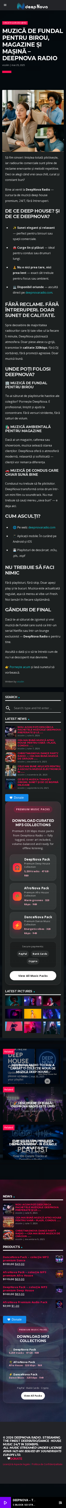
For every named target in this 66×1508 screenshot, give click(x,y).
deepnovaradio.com (38, 292)
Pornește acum (20, 667)
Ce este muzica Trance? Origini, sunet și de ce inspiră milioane (38, 782)
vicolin (20, 681)
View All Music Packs (33, 976)
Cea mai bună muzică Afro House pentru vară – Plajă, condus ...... (37, 743)
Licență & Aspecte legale (16, 1464)
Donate (19, 797)
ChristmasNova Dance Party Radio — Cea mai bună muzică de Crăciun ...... (38, 756)
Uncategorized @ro (14, 22)
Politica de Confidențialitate (47, 1464)
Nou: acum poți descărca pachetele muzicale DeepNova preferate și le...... (39, 730)
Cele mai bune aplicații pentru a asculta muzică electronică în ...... (39, 769)
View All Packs (33, 1395)
